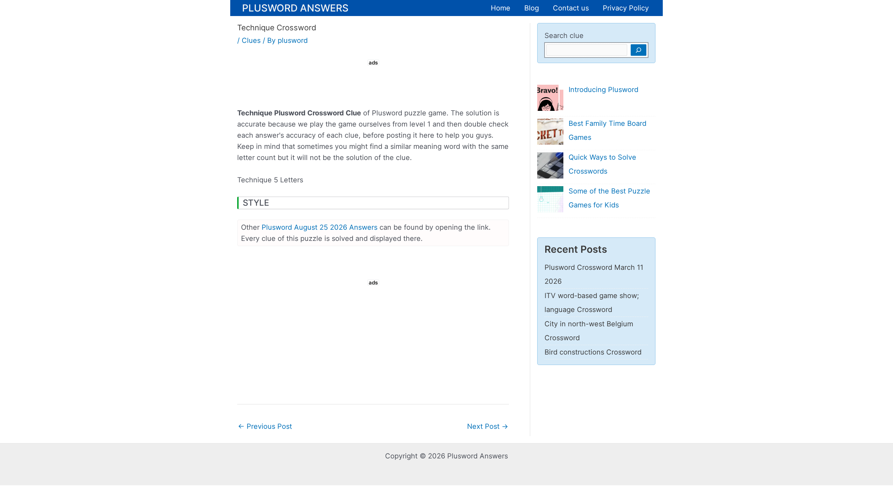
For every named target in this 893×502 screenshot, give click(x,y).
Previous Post (265, 426)
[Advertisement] (373, 83)
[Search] (638, 50)
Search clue (564, 35)
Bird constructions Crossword (593, 352)
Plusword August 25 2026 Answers (319, 227)
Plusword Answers (295, 8)
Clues (251, 40)
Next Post (487, 426)
